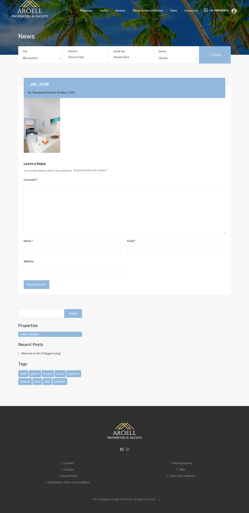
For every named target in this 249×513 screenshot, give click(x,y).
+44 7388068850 (219, 10)
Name (28, 241)
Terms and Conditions (182, 476)
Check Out (119, 51)
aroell (23, 373)
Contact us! (191, 10)
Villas (182, 469)
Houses (69, 469)
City (25, 51)
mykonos (73, 373)
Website (29, 261)
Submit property (182, 463)
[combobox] (40, 59)
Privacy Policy (69, 476)
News (173, 10)
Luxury (60, 373)
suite (37, 381)
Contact (69, 463)
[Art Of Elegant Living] (29, 15)
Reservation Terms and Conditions (69, 482)
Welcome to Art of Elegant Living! (41, 353)
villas (47, 381)
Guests (162, 51)
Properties (86, 10)
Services (120, 10)
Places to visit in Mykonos (148, 10)
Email (131, 241)
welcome (59, 381)
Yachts (104, 10)
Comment (31, 179)
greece (35, 373)
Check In (72, 51)
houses (47, 373)
